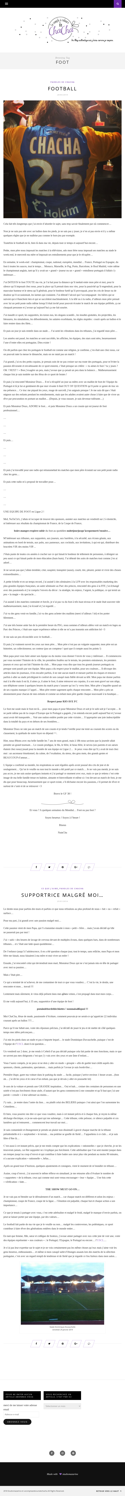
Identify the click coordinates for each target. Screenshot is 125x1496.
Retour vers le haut (107, 1491)
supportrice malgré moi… (62, 895)
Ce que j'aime (49, 888)
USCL (20, 1044)
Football (62, 88)
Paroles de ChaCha (62, 82)
